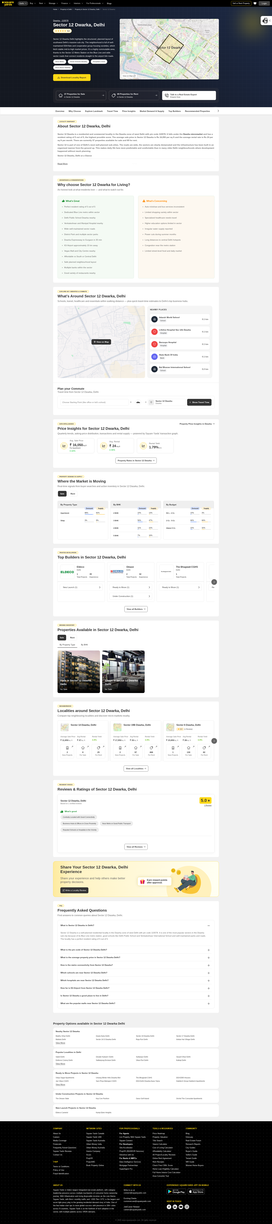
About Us (57, 1133)
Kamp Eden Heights (103, 1113)
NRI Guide (190, 1162)
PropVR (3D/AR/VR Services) (131, 1151)
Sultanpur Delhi (142, 1057)
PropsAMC (90, 1162)
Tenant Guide (191, 1158)
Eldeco (80, 567)
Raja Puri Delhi (142, 1039)
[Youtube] (181, 1207)
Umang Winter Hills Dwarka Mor (108, 1078)
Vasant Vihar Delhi (183, 1057)
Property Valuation (160, 1137)
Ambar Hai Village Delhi (185, 1039)
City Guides (190, 1148)
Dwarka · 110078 (60, 20)
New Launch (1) (70, 587)
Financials (57, 1144)
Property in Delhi (66, 9)
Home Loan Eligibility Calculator (166, 1169)
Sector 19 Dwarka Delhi (145, 1036)
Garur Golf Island (142, 1099)
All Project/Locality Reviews (164, 1155)
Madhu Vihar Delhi (63, 1036)
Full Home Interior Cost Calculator (166, 1172)
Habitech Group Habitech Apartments (190, 1081)
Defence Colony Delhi (64, 1060)
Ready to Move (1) (121, 587)
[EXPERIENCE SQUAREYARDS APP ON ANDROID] (177, 1194)
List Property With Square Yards (132, 1137)
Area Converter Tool (161, 1176)
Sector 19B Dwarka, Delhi (137, 725)
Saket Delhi (60, 1057)
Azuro (88, 1155)
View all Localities (134, 768)
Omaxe (130, 567)
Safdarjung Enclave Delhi (106, 1060)
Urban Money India (94, 1144)
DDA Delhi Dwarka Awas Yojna (148, 1081)
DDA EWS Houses (183, 1078)
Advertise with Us (126, 1155)
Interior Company (93, 1151)
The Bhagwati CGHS (187, 567)
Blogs (109, 3)
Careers (56, 1137)
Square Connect (126, 1141)
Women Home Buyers (195, 1165)
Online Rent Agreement (162, 1158)
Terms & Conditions (61, 1166)
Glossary (189, 1137)
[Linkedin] (175, 1207)
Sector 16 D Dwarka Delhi (106, 1039)
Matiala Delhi (61, 1039)
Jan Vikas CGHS (62, 1081)
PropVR (89, 1158)
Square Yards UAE (94, 1137)
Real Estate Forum (193, 1141)
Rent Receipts (158, 1162)
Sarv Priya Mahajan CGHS (106, 1081)
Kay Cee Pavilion (102, 1099)
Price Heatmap (159, 1133)
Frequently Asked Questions (64, 1148)
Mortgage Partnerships (128, 1165)
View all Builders (135, 609)
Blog (187, 1133)
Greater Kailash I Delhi (104, 1057)
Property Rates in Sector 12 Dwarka (135, 460)
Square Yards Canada (95, 1133)
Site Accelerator (125, 1148)
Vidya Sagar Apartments (65, 1078)
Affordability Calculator (162, 1151)
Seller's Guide (191, 1155)
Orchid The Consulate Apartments (189, 1099)
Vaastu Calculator (160, 1144)
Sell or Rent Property (241, 3)
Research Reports (193, 1144)
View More (60, 1043)
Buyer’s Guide (191, 1151)
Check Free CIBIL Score (163, 1165)
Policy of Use (58, 1170)
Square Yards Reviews (62, 1151)
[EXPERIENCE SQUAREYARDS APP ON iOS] (196, 1194)
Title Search (157, 1141)
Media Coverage (59, 1141)
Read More (63, 164)
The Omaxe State (62, 1099)
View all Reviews (135, 847)
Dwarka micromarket (193, 134)
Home (55, 9)
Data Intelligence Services (130, 1162)
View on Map (102, 342)
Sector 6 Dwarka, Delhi (188, 725)
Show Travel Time (200, 402)
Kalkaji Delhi (181, 1060)
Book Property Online (95, 1165)
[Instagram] (187, 1207)
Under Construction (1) (123, 596)
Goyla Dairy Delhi (103, 1036)
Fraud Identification (61, 1174)
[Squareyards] (8, 4)
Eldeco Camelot (62, 1113)
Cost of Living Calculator (163, 1148)
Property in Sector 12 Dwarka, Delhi (87, 9)
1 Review (208, 805)
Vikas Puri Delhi (142, 1060)
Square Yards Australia (95, 1141)
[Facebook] (169, 1207)
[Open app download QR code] (266, 20)
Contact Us (57, 1155)
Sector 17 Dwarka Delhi (185, 1036)
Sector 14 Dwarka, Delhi (83, 725)
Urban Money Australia (95, 1148)
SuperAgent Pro (125, 1169)
